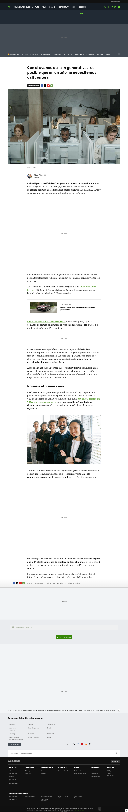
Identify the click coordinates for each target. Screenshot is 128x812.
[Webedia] (115, 1)
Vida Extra (28, 774)
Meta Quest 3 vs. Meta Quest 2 (74, 710)
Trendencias (94, 771)
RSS (86, 743)
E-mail (51, 85)
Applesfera (12, 776)
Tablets (30, 724)
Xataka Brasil (13, 799)
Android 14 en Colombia (54, 710)
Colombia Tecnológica (23, 7)
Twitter (105, 7)
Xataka (11, 771)
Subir (114, 761)
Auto (37, 7)
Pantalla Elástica (33, 738)
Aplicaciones (51, 724)
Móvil (44, 7)
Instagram (115, 7)
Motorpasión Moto (80, 774)
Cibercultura (63, 7)
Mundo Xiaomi (13, 784)
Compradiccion (95, 776)
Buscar (116, 753)
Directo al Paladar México (63, 797)
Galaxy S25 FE (79, 54)
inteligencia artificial (73, 583)
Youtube (119, 7)
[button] (39, 175)
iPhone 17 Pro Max (59, 54)
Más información (79, 810)
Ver (65, 637)
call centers (51, 583)
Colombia (31, 734)
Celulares (12, 724)
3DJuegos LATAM (30, 796)
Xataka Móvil (13, 774)
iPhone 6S (50, 734)
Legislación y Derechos (13, 729)
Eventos (49, 728)
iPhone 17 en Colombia (31, 54)
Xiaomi (49, 738)
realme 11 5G (99, 710)
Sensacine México (47, 796)
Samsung (100, 54)
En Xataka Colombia (65, 305)
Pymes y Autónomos (110, 774)
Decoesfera (94, 774)
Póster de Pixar (27, 710)
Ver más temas (14, 744)
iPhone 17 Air (90, 54)
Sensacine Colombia (44, 800)
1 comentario (34, 86)
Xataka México (13, 796)
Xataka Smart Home (13, 780)
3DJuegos (28, 771)
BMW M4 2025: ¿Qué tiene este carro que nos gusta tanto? (77, 308)
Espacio (52, 7)
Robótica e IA (39, 583)
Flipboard (48, 85)
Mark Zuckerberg (45, 54)
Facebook (108, 7)
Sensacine (44, 771)
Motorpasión (78, 771)
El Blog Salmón (111, 771)
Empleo (60, 583)
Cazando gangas (33, 728)
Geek (73, 7)
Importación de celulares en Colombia (16, 739)
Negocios (82, 7)
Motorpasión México (78, 797)
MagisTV (89, 710)
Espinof (43, 774)
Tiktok (112, 7)
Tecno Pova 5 (39, 710)
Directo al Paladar (63, 771)
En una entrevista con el (46, 321)
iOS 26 (70, 54)
